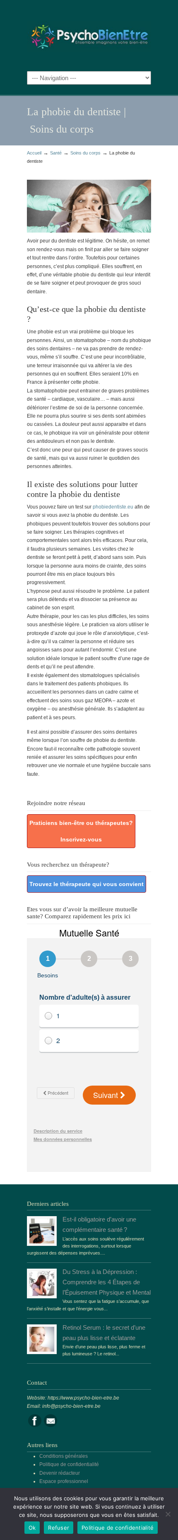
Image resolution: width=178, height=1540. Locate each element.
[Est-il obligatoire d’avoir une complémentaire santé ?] (41, 1241)
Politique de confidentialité (69, 1464)
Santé (56, 152)
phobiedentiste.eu (113, 507)
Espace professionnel (63, 1481)
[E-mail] (50, 1425)
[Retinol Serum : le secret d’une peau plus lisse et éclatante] (41, 1350)
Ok (32, 1527)
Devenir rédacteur (59, 1473)
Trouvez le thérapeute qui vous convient (86, 884)
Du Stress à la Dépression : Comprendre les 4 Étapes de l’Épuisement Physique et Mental (107, 1282)
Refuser (58, 1527)
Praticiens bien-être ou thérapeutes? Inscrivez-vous (81, 831)
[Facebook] (34, 1425)
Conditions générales (63, 1456)
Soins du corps (85, 152)
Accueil (34, 152)
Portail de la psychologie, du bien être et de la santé (89, 33)
